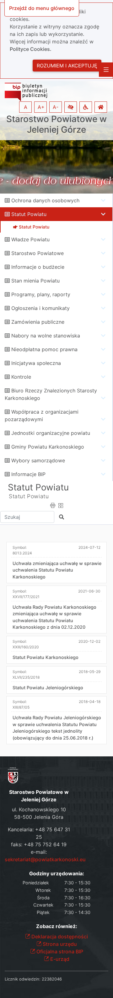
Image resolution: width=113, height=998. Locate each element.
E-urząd (59, 959)
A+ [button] (41, 107)
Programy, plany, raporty (40, 294)
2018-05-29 (89, 671)
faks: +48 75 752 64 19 (39, 844)
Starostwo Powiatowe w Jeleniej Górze (56, 124)
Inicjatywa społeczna (36, 363)
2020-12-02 (89, 641)
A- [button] (55, 107)
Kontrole (21, 377)
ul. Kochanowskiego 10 (39, 809)
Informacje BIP (28, 474)
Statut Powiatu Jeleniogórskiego (48, 687)
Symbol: (22, 550)
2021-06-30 (89, 591)
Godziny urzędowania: (56, 874)
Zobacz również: (56, 926)
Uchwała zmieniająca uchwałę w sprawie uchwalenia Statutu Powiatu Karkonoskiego (57, 570)
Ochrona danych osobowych (45, 200)
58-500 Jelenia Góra (38, 817)
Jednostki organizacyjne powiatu (50, 433)
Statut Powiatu (28, 214)
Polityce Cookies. (30, 49)
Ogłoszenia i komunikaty (40, 308)
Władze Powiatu (30, 239)
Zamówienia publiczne (37, 322)
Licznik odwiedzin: (22, 978)
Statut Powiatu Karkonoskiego (45, 657)
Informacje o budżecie (37, 267)
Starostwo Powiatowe (37, 253)
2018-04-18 (89, 701)
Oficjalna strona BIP (59, 951)
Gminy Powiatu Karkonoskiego (47, 447)
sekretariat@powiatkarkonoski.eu (45, 859)
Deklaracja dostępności (59, 936)
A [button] (25, 107)
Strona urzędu (59, 944)
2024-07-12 (89, 547)
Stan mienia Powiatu (35, 281)
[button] (70, 107)
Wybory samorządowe (38, 460)
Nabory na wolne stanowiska (45, 335)
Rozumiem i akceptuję (67, 65)
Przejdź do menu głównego (41, 8)
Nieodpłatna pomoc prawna (44, 349)
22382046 (52, 978)
